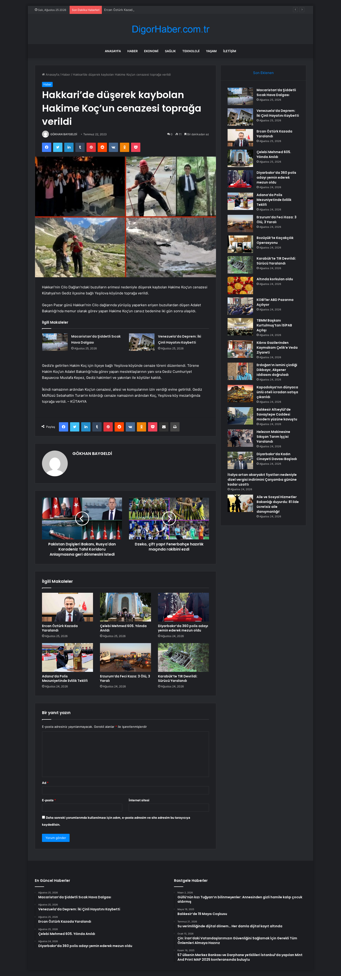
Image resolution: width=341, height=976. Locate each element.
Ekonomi (151, 51)
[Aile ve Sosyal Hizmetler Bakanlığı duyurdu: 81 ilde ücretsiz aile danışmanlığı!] (240, 503)
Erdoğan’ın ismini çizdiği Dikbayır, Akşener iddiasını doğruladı (277, 370)
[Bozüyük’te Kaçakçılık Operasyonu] (240, 244)
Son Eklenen (263, 73)
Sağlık (170, 51)
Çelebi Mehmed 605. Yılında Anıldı (123, 628)
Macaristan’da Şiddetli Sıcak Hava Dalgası (276, 92)
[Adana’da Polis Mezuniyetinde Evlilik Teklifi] (67, 657)
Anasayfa (113, 51)
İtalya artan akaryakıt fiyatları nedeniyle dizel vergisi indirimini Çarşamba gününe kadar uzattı (262, 479)
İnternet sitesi (139, 800)
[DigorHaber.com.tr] (170, 29)
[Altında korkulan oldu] (240, 285)
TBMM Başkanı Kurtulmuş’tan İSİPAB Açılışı (274, 325)
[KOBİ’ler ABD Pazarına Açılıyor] (240, 306)
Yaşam (211, 51)
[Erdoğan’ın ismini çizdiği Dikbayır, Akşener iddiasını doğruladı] (240, 371)
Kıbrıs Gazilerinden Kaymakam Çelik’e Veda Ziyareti (277, 347)
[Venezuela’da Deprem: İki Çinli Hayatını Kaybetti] (141, 342)
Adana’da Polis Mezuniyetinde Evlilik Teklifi (65, 678)
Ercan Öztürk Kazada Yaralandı (126, 10)
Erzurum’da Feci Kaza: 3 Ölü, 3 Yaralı (125, 678)
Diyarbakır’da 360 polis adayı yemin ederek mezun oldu (183, 628)
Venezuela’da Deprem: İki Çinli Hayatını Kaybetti (278, 113)
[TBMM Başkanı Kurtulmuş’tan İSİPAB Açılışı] (240, 326)
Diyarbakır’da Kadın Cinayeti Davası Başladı (277, 456)
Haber (132, 51)
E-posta (49, 800)
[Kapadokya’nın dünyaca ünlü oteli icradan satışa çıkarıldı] (240, 393)
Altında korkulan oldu (275, 279)
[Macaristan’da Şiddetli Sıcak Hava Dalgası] (55, 342)
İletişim (229, 51)
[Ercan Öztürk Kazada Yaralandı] (67, 607)
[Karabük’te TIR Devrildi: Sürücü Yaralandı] (183, 657)
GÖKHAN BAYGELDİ (63, 134)
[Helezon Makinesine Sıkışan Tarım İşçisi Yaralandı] (240, 438)
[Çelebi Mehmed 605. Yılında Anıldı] (125, 607)
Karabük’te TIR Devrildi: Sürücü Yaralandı (177, 678)
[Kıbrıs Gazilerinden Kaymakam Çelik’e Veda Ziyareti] (240, 349)
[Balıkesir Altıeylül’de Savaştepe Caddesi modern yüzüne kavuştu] (240, 416)
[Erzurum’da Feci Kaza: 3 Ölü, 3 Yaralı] (125, 657)
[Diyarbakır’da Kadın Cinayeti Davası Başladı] (240, 460)
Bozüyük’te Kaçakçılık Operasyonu (275, 240)
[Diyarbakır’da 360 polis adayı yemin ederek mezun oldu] (183, 607)
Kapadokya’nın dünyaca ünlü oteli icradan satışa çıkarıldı (277, 392)
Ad (45, 783)
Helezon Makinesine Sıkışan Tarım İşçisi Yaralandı (273, 436)
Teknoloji (190, 51)
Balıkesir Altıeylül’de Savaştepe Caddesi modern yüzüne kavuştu (277, 414)
